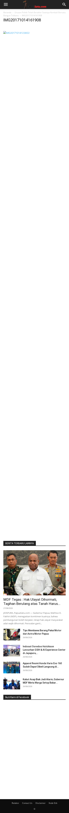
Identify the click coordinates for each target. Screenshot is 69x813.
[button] (5, 4)
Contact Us (27, 803)
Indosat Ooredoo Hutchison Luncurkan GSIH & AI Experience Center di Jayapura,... (44, 649)
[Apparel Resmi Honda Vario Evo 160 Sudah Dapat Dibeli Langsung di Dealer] (11, 667)
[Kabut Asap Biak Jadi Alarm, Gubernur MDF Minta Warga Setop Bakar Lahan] (11, 683)
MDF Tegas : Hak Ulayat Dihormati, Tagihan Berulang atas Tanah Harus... (31, 602)
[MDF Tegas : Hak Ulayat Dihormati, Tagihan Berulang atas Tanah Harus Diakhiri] (34, 572)
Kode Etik (53, 803)
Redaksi (15, 803)
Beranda (7, 12)
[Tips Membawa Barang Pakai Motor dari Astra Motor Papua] (11, 634)
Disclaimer (41, 803)
